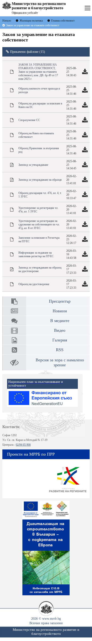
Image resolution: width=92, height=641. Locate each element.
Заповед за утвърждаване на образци (40, 179)
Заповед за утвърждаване (33, 164)
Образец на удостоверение (33, 284)
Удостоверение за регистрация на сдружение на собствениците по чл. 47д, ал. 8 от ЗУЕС (39, 224)
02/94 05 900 (23, 444)
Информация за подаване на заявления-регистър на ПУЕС (36, 254)
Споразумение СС (29, 120)
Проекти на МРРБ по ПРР (31, 454)
